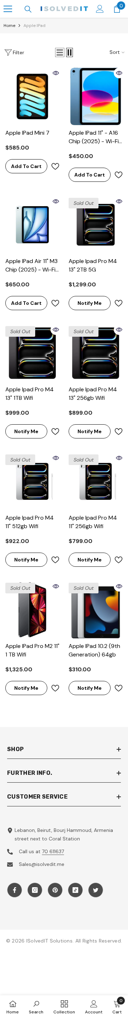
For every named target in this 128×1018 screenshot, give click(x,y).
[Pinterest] (55, 890)
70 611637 (53, 851)
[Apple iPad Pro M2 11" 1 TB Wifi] (32, 609)
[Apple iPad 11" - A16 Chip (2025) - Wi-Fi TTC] (95, 96)
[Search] (28, 9)
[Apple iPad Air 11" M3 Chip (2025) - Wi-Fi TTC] (32, 224)
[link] (36, 1007)
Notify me (90, 303)
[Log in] (100, 9)
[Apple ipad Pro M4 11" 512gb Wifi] (32, 481)
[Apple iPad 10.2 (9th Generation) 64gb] (95, 609)
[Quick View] (55, 73)
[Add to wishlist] (55, 166)
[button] (59, 52)
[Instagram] (34, 890)
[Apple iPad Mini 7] (32, 96)
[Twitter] (95, 890)
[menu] (8, 9)
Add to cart (26, 166)
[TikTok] (75, 890)
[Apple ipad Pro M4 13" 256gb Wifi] (95, 353)
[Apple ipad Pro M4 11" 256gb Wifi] (95, 481)
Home (9, 25)
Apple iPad (34, 25)
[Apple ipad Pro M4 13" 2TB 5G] (95, 224)
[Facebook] (14, 890)
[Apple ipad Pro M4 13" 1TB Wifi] (32, 353)
